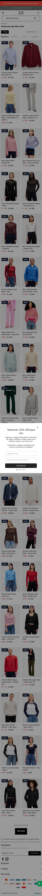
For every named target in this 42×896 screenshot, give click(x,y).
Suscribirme (21, 466)
